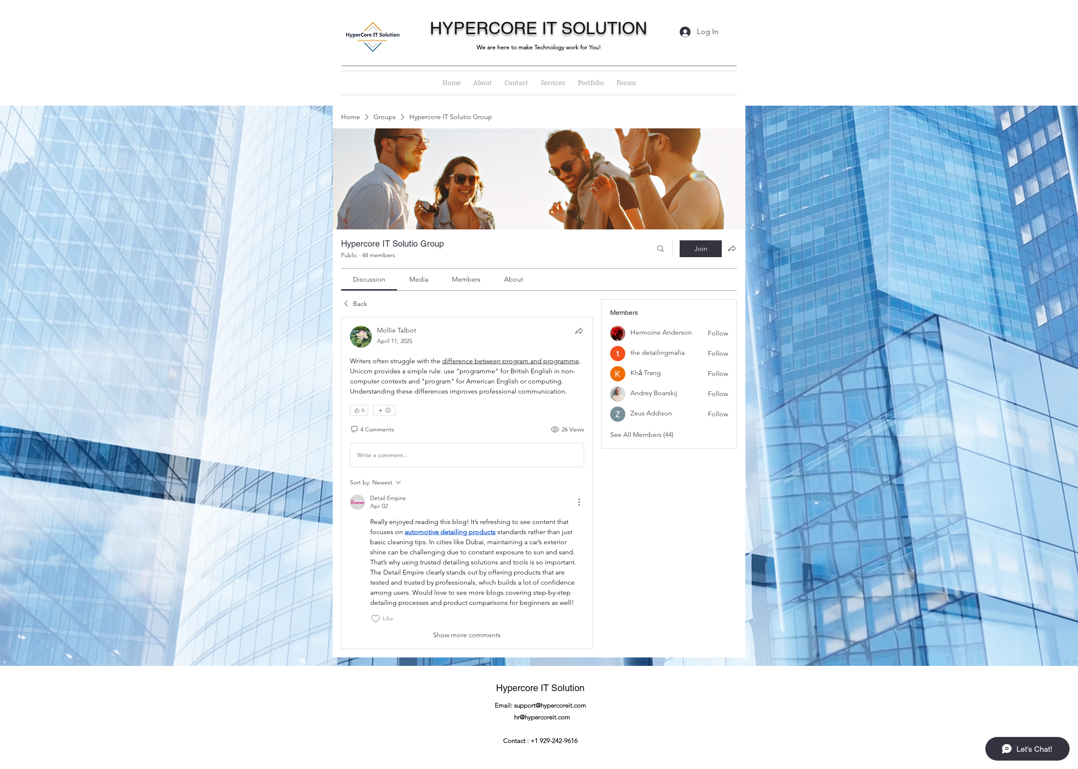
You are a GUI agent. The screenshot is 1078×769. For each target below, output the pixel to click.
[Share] (579, 331)
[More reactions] (384, 410)
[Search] (661, 248)
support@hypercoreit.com (550, 705)
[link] (369, 279)
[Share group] (732, 248)
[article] (467, 483)
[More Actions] (579, 502)
